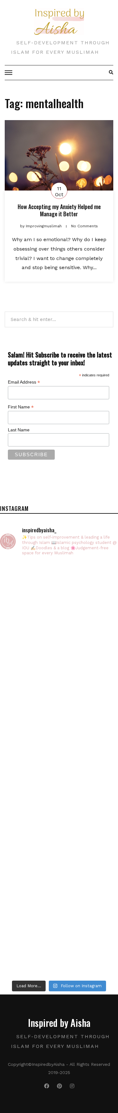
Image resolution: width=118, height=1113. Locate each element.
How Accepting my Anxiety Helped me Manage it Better (59, 210)
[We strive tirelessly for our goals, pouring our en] (59, 942)
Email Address (24, 382)
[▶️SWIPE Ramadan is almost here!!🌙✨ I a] (59, 666)
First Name (21, 407)
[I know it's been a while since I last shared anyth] (59, 804)
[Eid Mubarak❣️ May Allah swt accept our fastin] (59, 596)
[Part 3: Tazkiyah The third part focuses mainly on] (59, 735)
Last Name (19, 429)
